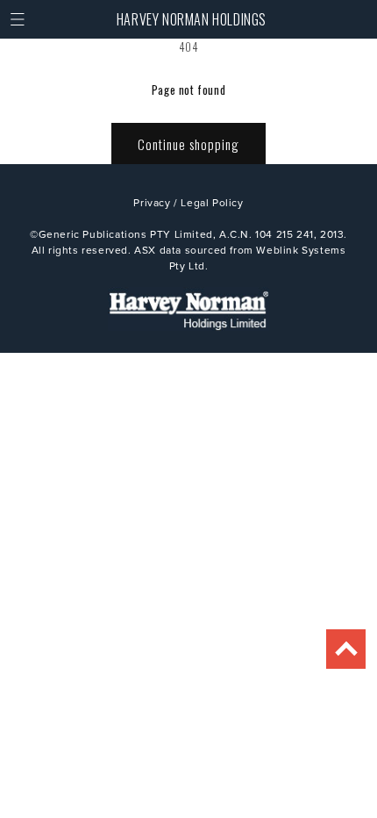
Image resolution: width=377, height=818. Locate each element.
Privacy (151, 202)
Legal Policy (212, 202)
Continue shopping (188, 144)
